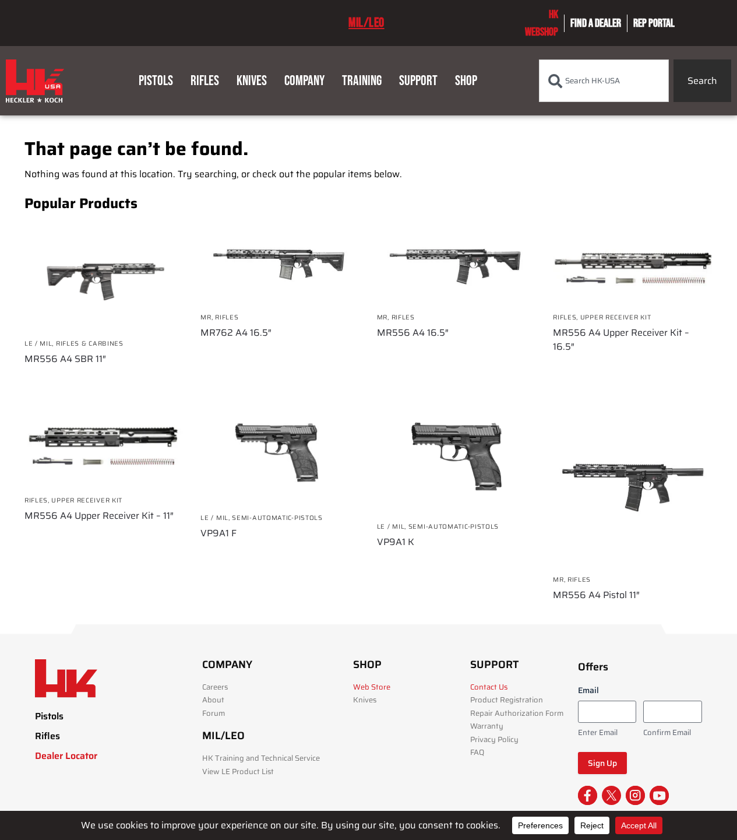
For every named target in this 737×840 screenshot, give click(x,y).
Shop (466, 80)
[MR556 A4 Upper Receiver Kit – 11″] (103, 446)
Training (362, 80)
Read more (103, 380)
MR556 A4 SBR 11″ (65, 359)
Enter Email (598, 733)
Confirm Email (667, 733)
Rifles (205, 80)
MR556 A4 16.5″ (413, 333)
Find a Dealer (595, 23)
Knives (252, 80)
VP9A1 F (218, 533)
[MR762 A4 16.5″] (279, 263)
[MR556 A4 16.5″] (456, 263)
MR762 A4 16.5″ (235, 333)
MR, (207, 317)
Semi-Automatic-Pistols (277, 518)
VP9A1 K (395, 542)
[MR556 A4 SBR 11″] (103, 276)
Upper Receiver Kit (615, 317)
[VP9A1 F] (279, 454)
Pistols (156, 80)
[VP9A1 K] (456, 459)
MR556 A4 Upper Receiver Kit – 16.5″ (621, 340)
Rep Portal (654, 23)
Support (418, 80)
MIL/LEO (366, 23)
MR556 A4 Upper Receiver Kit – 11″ (99, 516)
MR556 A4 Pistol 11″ (596, 595)
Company (304, 80)
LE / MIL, (40, 344)
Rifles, (566, 317)
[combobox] (604, 80)
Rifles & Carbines (90, 344)
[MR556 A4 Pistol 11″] (632, 485)
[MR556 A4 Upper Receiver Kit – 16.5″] (632, 263)
